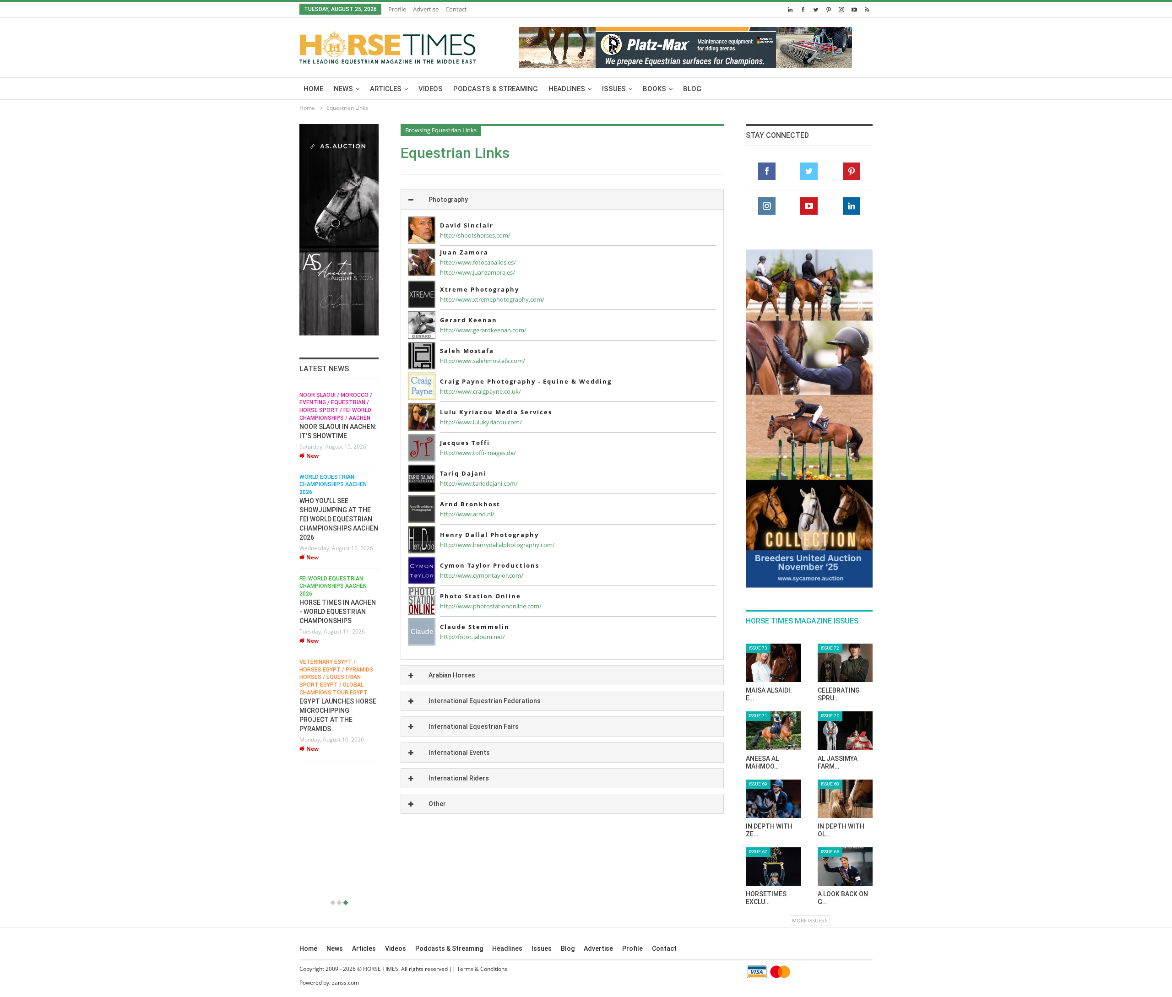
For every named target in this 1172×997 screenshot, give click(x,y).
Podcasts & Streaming (495, 89)
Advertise (426, 9)
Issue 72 (830, 647)
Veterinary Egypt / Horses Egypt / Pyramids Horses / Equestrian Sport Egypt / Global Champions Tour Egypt (336, 677)
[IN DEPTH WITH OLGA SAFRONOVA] (845, 799)
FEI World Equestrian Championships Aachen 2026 (333, 586)
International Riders (459, 778)
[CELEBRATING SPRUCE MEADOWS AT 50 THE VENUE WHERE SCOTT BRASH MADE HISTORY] (845, 663)
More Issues (808, 920)
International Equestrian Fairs (474, 726)
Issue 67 (758, 851)
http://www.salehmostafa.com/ (482, 361)
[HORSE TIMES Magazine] (387, 46)
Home (313, 89)
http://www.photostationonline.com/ (491, 606)
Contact (456, 9)
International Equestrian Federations (485, 700)
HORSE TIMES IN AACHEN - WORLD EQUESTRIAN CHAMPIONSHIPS (337, 611)
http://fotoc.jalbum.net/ (472, 637)
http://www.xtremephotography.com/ (492, 299)
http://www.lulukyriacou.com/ (481, 422)
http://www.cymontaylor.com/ (481, 575)
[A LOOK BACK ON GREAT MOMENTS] (845, 866)
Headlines (566, 89)
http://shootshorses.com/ (475, 235)
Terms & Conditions (482, 969)
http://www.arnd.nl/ (467, 514)
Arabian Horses (452, 675)
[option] (339, 575)
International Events (459, 752)
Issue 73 (758, 647)
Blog (692, 89)
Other (437, 803)
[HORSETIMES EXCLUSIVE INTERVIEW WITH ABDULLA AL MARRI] (773, 866)
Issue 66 (830, 851)
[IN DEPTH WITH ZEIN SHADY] (773, 799)
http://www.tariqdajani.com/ (479, 483)
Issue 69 (758, 783)
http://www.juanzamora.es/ (477, 272)
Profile (397, 9)
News (343, 89)
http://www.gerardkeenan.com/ (483, 330)
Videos (430, 89)
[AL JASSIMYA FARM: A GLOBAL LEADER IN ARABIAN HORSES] (845, 730)
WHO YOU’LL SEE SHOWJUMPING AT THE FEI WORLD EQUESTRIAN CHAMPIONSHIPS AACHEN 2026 (338, 519)
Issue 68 (830, 783)
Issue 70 (830, 715)
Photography (448, 199)
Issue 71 (758, 715)
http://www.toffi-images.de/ (478, 453)
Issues (614, 89)
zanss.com (345, 982)
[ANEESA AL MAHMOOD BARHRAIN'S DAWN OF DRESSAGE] (773, 730)
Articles (386, 89)
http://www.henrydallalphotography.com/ (497, 545)
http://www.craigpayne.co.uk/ (480, 391)
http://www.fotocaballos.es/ (478, 262)
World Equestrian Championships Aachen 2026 (333, 485)
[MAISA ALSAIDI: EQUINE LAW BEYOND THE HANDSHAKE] (773, 663)
